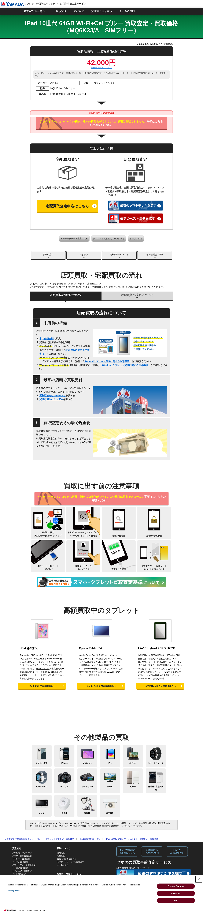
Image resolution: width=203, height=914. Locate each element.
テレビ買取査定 (19, 874)
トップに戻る (136, 238)
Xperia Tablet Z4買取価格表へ (101, 686)
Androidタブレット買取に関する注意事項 (106, 361)
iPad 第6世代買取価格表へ (41, 686)
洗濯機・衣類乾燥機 (155, 788)
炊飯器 (64, 813)
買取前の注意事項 (101, 11)
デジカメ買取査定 (20, 868)
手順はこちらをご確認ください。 (101, 123)
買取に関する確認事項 (66, 859)
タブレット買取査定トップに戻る (108, 238)
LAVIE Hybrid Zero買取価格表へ (160, 686)
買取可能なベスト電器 (51, 399)
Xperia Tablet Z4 (90, 648)
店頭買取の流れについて (65, 295)
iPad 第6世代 (28, 648)
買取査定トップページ (22, 853)
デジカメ (64, 786)
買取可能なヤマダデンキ (52, 395)
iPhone (64, 763)
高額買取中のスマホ (119, 254)
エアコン (110, 813)
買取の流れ (48, 254)
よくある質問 (127, 11)
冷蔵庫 (133, 786)
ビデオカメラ (87, 786)
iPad (110, 763)
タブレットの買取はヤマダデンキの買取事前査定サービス (55, 3)
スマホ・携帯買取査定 (22, 856)
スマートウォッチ (155, 763)
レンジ (41, 813)
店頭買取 (61, 11)
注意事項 (84, 254)
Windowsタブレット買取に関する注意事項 (125, 365)
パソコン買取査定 (20, 862)
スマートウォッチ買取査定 (24, 865)
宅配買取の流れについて (137, 295)
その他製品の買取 (154, 254)
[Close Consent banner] (199, 879)
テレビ (110, 786)
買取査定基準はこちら (101, 67)
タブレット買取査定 (21, 859)
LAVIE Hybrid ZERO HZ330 (157, 648)
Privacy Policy (13, 891)
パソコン (133, 763)
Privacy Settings (176, 886)
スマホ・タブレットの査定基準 (70, 862)
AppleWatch (41, 786)
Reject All (176, 893)
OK (175, 900)
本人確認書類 (46, 338)
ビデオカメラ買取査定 (22, 871)
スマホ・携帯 (41, 763)
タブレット (87, 763)
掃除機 (87, 813)
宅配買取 (79, 11)
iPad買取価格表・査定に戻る (74, 238)
